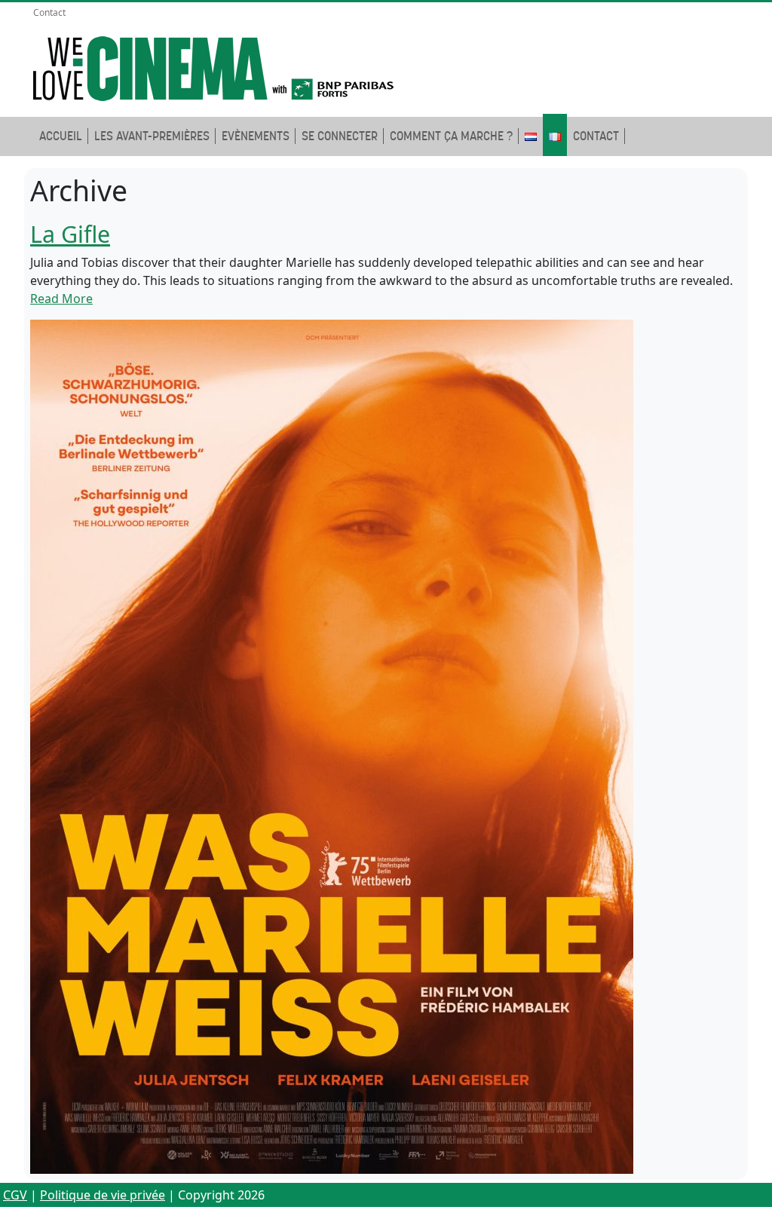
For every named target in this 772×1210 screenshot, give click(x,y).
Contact (49, 12)
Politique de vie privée (102, 1195)
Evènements (256, 136)
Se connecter (340, 136)
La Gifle (70, 234)
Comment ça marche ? (451, 136)
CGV (15, 1195)
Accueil (60, 136)
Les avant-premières (152, 136)
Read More (61, 298)
